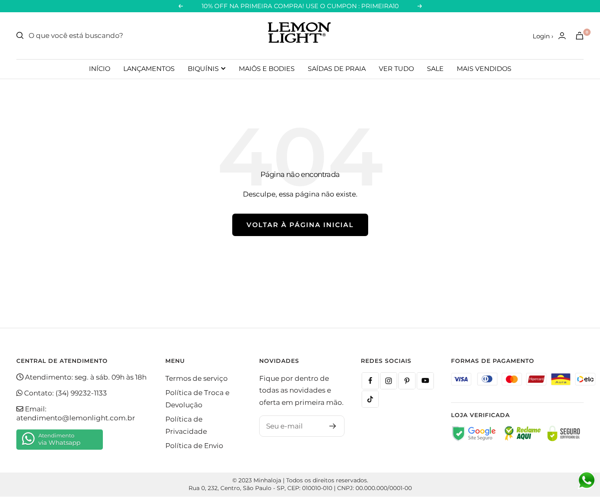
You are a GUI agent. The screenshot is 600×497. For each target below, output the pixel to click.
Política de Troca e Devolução (197, 399)
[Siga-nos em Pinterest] (407, 381)
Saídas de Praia (337, 69)
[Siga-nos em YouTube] (425, 381)
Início (99, 69)
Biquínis (203, 69)
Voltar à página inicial (300, 225)
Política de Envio (194, 446)
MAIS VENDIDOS (484, 69)
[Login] (562, 35)
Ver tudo (396, 69)
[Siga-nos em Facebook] (370, 381)
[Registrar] (332, 426)
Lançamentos (149, 69)
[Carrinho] (580, 36)
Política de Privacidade (186, 425)
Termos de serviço (196, 378)
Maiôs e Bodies (267, 69)
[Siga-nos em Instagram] (388, 381)
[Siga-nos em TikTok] (370, 399)
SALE (435, 69)
